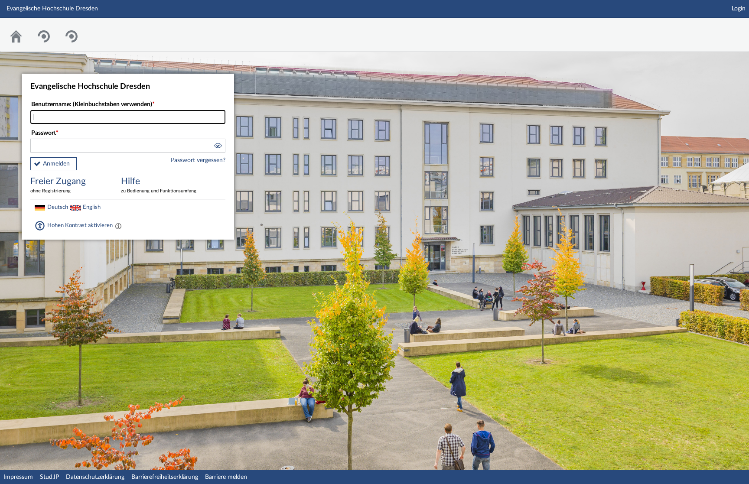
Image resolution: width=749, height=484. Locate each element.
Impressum (18, 477)
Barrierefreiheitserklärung (164, 477)
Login (739, 9)
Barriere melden (226, 477)
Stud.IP (49, 477)
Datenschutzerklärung (95, 477)
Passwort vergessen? (198, 160)
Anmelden (56, 164)
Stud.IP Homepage (715, 29)
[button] (217, 147)
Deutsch (57, 207)
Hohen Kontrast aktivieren (80, 225)
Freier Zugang (58, 185)
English (92, 207)
